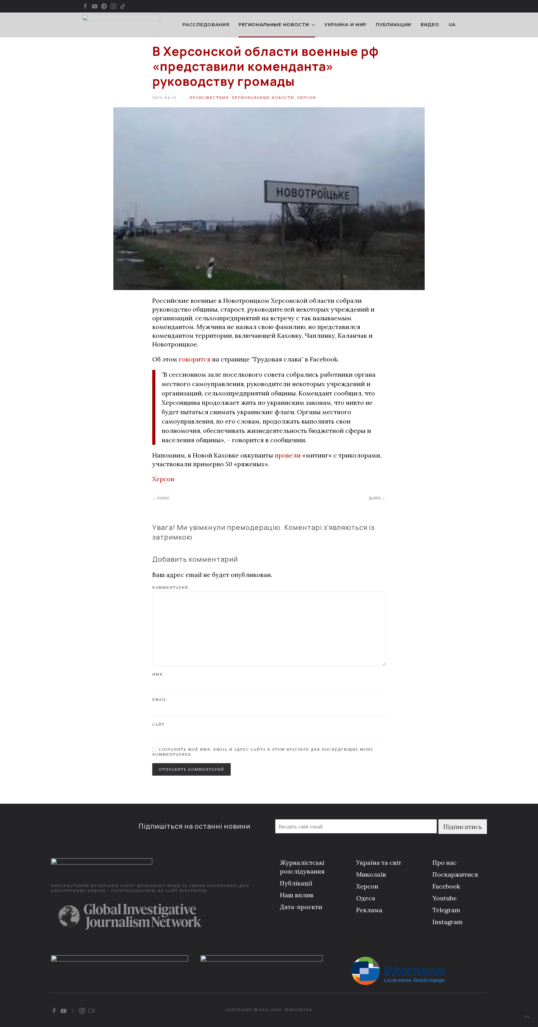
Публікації (296, 883)
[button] (527, 1017)
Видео (430, 24)
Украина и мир (345, 24)
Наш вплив (297, 895)
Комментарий (170, 587)
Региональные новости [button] (273, 24)
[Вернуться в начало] (121, 24)
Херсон (306, 97)
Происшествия (209, 97)
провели (287, 455)
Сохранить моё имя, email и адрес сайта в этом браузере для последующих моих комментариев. (262, 751)
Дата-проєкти (301, 907)
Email (159, 699)
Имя (157, 674)
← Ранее (161, 498)
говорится (194, 359)
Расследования (205, 24)
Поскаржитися (455, 874)
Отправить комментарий (191, 769)
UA (452, 24)
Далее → (377, 498)
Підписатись (462, 827)
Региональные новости (263, 97)
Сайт (158, 724)
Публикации (393, 24)
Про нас (444, 862)
